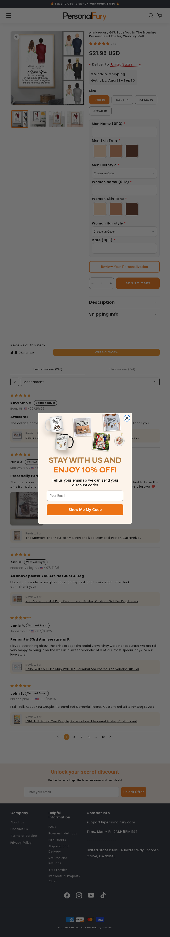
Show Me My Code (85, 509)
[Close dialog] (127, 418)
